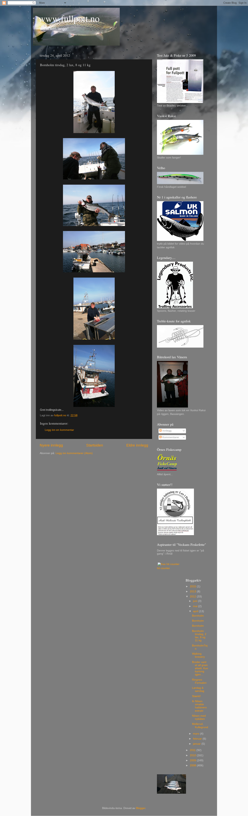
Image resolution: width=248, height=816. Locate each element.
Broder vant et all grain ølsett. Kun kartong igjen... (200, 668)
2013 (193, 591)
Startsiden (94, 445)
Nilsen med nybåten (199, 717)
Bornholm (198, 615)
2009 (193, 760)
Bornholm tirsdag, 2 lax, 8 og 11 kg (199, 636)
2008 (193, 765)
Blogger (140, 808)
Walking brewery (198, 655)
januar (197, 743)
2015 (193, 586)
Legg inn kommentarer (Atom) (74, 453)
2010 (193, 755)
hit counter (163, 568)
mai (195, 606)
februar (198, 738)
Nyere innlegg (51, 445)
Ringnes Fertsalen (199, 681)
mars (196, 733)
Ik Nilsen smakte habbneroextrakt (199, 706)
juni (195, 601)
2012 (193, 596)
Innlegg (166, 430)
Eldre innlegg (137, 445)
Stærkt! (196, 696)
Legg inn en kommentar (59, 429)
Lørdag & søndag (198, 689)
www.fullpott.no (69, 18)
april (196, 611)
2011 (193, 750)
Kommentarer (170, 437)
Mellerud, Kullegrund (200, 726)
